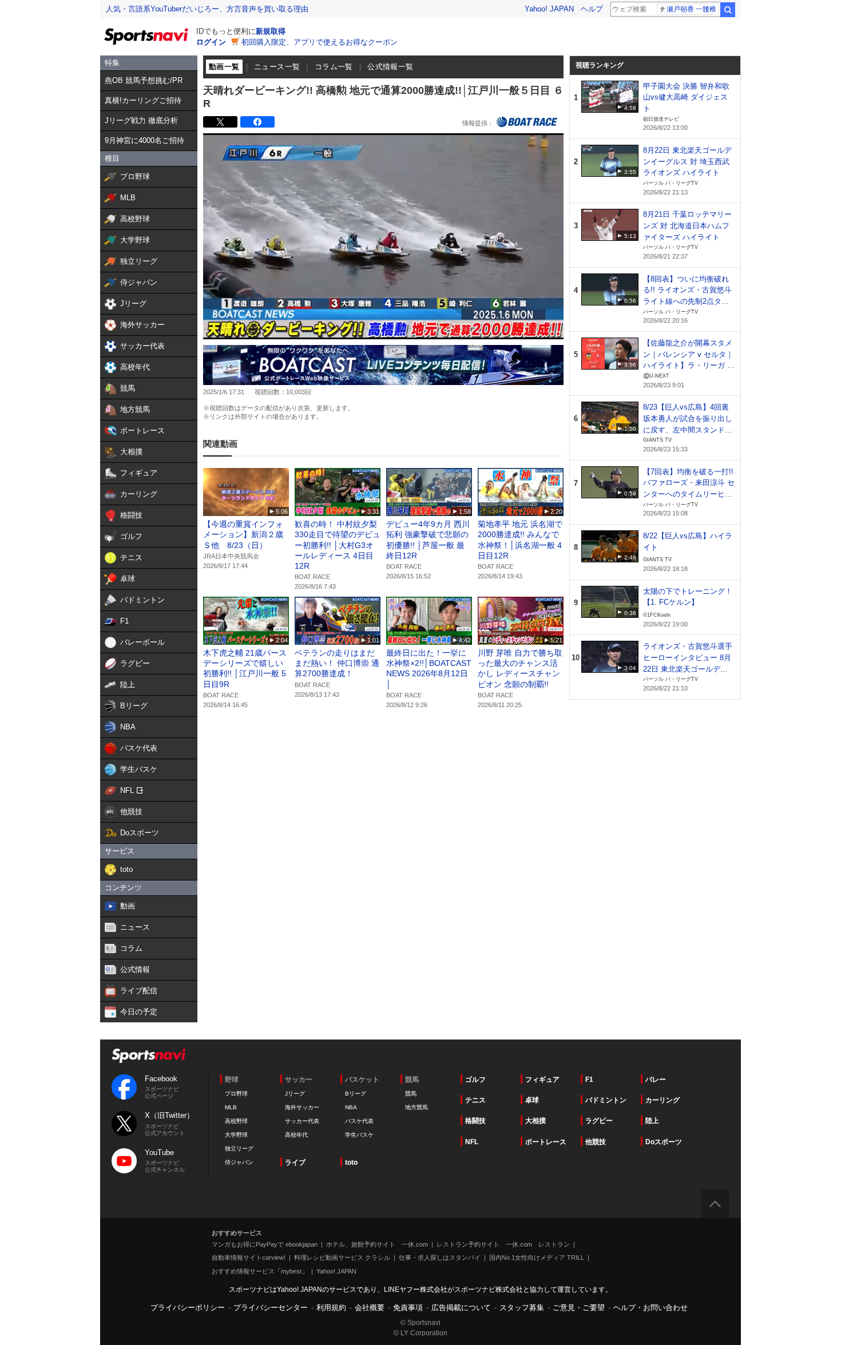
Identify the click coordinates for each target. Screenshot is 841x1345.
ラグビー (599, 1121)
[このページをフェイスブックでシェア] (257, 122)
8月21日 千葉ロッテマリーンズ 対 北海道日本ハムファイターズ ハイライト (687, 225)
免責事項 (408, 1307)
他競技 (595, 1142)
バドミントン (605, 1100)
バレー (655, 1080)
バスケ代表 (359, 1121)
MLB (231, 1107)
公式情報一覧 (390, 66)
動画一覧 (224, 66)
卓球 (532, 1100)
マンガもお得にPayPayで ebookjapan (265, 1244)
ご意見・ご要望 (579, 1307)
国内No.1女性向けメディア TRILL (536, 1257)
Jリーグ (295, 1093)
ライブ (295, 1162)
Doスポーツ (663, 1142)
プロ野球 (236, 1093)
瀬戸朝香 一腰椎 (691, 9)
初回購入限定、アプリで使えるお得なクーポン (319, 42)
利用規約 (331, 1307)
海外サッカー (302, 1107)
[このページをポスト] (220, 122)
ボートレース (545, 1142)
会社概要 (369, 1307)
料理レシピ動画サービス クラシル (342, 1257)
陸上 (652, 1121)
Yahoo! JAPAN (549, 9)
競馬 (410, 1093)
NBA (351, 1107)
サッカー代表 (302, 1121)
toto (351, 1162)
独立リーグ (239, 1148)
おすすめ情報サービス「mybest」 (260, 1271)
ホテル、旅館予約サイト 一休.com (377, 1244)
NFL (471, 1142)
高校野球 (236, 1121)
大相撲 (535, 1121)
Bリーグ (355, 1093)
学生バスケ (359, 1135)
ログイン (211, 42)
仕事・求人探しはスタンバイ (440, 1257)
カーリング (662, 1100)
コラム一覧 (334, 66)
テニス (475, 1100)
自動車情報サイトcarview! (248, 1257)
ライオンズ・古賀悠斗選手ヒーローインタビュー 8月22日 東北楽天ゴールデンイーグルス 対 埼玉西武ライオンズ (687, 669)
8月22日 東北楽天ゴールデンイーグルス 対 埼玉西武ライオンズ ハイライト (687, 161)
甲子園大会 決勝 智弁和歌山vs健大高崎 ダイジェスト (686, 97)
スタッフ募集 (521, 1307)
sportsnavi (149, 1056)
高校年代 (296, 1135)
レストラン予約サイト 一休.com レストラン (503, 1244)
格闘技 (475, 1121)
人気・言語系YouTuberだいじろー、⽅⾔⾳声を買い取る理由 (207, 9)
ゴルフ (475, 1080)
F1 (589, 1080)
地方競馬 (416, 1107)
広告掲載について (461, 1307)
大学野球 (236, 1135)
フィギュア (542, 1080)
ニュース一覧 (277, 66)
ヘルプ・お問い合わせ (650, 1307)
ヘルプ (592, 9)
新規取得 (270, 31)
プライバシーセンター (270, 1307)
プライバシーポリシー (187, 1307)
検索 (727, 9)
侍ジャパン (239, 1162)
